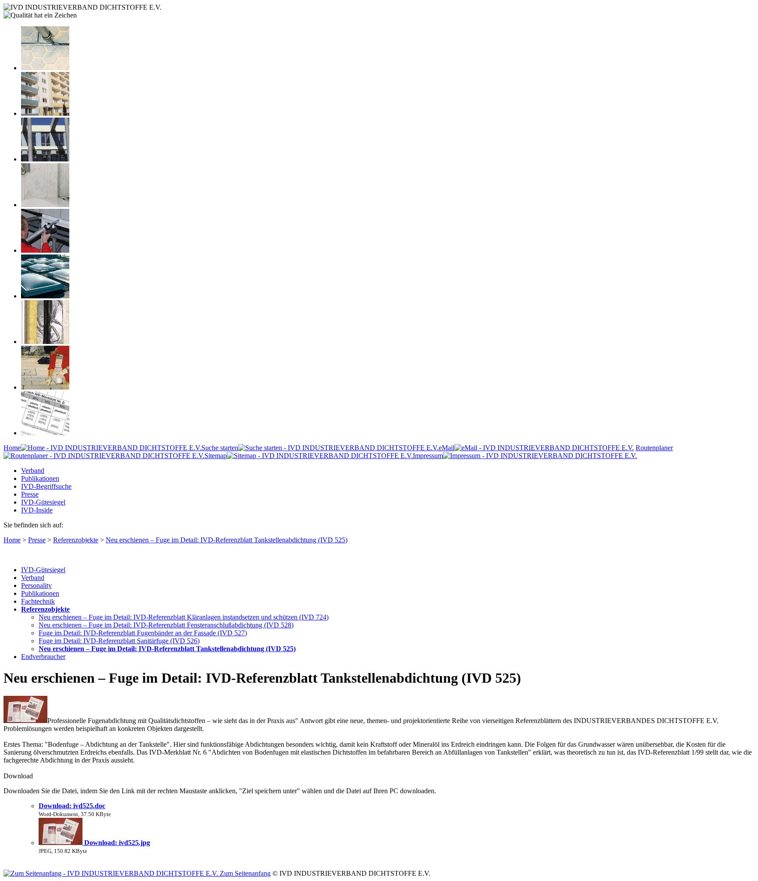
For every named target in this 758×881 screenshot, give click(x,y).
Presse (30, 494)
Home (12, 447)
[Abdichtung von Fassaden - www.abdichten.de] (45, 113)
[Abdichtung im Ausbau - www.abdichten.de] (45, 250)
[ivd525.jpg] (61, 842)
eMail (446, 447)
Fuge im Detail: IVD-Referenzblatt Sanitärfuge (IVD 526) (119, 641)
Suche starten (219, 447)
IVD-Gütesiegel (43, 502)
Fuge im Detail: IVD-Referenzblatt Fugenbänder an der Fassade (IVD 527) (143, 633)
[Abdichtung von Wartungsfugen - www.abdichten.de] (45, 387)
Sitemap (215, 455)
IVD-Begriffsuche (46, 486)
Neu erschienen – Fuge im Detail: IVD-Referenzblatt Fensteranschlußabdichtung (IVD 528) (166, 625)
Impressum (428, 455)
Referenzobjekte (75, 540)
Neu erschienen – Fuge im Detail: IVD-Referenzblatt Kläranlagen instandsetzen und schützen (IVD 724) (184, 617)
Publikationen (40, 478)
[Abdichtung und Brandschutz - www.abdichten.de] (45, 341)
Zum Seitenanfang (244, 873)
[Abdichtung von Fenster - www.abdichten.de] (45, 159)
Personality (36, 585)
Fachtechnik (38, 601)
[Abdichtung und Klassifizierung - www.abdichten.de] (45, 433)
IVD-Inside (37, 510)
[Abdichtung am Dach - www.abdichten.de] (45, 296)
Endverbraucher (43, 656)
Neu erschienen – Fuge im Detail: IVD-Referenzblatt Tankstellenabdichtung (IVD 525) (226, 540)
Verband (32, 470)
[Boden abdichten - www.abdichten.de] (45, 68)
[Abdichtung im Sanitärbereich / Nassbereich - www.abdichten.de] (45, 204)
